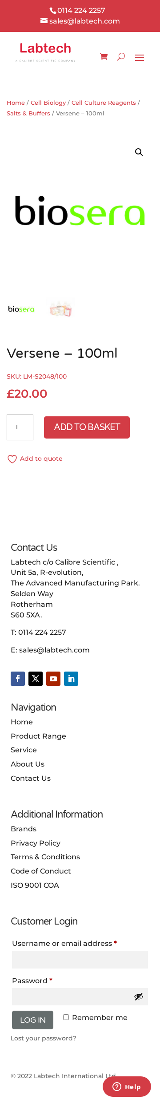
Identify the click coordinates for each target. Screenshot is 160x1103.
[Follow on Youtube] (53, 679)
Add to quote (41, 459)
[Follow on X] (35, 679)
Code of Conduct (41, 871)
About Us (27, 764)
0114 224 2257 (42, 632)
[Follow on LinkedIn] (71, 679)
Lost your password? (43, 1038)
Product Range (38, 736)
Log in (32, 1020)
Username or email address (64, 943)
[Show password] (139, 996)
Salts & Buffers (28, 113)
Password (32, 980)
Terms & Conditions (45, 857)
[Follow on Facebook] (18, 679)
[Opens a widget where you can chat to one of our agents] (126, 1087)
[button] (139, 152)
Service (24, 750)
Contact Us (31, 778)
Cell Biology (48, 102)
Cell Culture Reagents (104, 102)
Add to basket (87, 427)
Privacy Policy (35, 843)
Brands (23, 829)
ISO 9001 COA (35, 885)
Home (16, 102)
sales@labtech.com (54, 650)
